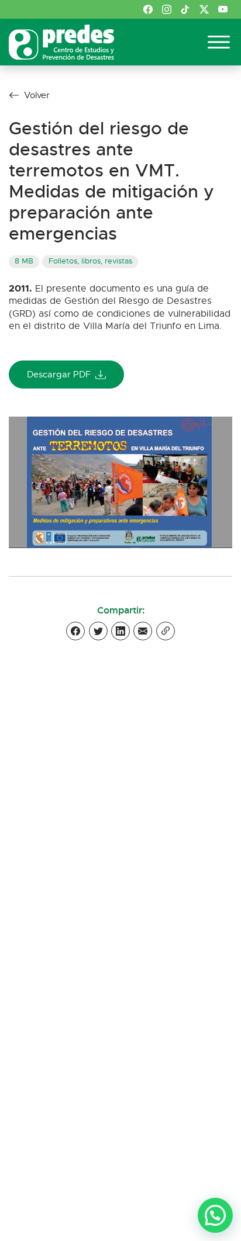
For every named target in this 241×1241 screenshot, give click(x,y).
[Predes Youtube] (223, 9)
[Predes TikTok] (185, 9)
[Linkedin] (120, 631)
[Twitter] (98, 631)
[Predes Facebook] (148, 9)
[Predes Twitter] (204, 9)
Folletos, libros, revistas (90, 261)
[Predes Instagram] (166, 9)
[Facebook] (75, 631)
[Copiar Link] (165, 631)
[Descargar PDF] (120, 482)
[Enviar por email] (142, 631)
